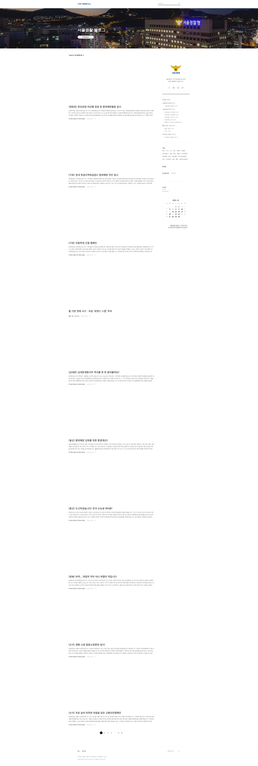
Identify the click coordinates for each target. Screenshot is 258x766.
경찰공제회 (171, 745)
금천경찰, (174, 156)
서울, (171, 154)
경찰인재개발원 (172, 732)
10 (182, 209)
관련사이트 (171, 751)
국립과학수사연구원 (173, 738)
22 (176, 214)
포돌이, (179, 151)
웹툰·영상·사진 (168, 126)
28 (173, 216)
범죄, (163, 151)
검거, (163, 159)
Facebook (165, 173)
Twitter (173, 173)
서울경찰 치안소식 (171, 117)
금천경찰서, (165, 154)
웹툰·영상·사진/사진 (74, 316)
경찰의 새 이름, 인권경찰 (173, 122)
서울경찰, (164, 156)
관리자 (84, 751)
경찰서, (179, 154)
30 (179, 216)
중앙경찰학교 (171, 735)
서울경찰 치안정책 (171, 112)
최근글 (164, 166)
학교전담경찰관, (182, 156)
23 (179, 214)
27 (170, 216)
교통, (173, 159)
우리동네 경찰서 (169, 134)
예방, (174, 154)
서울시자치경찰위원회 (174, 725)
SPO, (167, 151)
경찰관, (184, 151)
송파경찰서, (185, 154)
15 (176, 212)
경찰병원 (170, 741)
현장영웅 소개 (170, 120)
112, (171, 151)
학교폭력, (168, 159)
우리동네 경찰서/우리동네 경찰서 (77, 119)
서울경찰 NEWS (168, 103)
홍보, (169, 156)
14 (173, 212)
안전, (174, 151)
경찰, (177, 159)
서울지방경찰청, (183, 159)
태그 (79, 751)
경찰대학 (170, 729)
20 (170, 214)
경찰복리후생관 (172, 748)
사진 (167, 131)
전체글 (166, 100)
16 (179, 212)
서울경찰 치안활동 (171, 115)
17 (182, 212)
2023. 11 (176, 200)
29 (176, 216)
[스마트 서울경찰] (89, 4)
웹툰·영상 (169, 128)
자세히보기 (85, 37)
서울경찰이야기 (168, 109)
